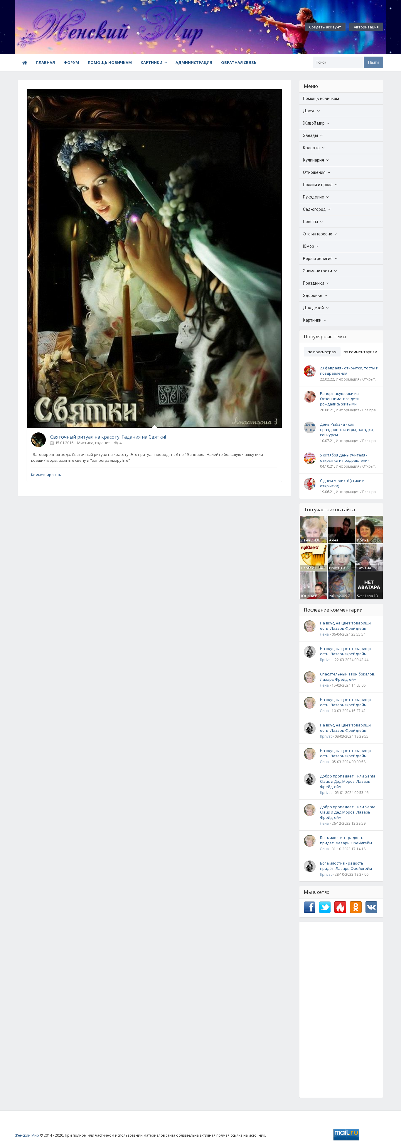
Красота (311, 147)
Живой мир (314, 123)
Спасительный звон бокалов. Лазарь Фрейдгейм (347, 676)
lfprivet (326, 659)
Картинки (151, 62)
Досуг (309, 110)
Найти (373, 62)
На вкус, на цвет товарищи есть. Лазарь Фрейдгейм (345, 625)
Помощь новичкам (110, 62)
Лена (305, 540)
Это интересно (317, 234)
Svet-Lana (365, 595)
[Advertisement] (341, 1010)
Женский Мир (27, 1135)
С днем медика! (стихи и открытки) (342, 483)
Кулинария (313, 160)
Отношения (314, 172)
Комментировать (46, 474)
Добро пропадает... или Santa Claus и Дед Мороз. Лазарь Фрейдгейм (347, 781)
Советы (310, 221)
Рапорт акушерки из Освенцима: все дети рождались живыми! (340, 399)
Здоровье (312, 295)
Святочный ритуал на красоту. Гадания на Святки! (108, 437)
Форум (71, 62)
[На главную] (47, 27)
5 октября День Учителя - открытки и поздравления (345, 457)
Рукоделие (313, 197)
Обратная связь (239, 62)
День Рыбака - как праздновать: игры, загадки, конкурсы (347, 429)
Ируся (334, 568)
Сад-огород (314, 209)
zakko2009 (338, 595)
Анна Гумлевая (337, 543)
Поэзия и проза (318, 184)
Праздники (313, 283)
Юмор (308, 246)
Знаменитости (317, 271)
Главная (45, 62)
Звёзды (310, 135)
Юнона (307, 595)
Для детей (313, 307)
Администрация (194, 62)
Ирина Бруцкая (364, 543)
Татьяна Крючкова (365, 570)
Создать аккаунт (325, 27)
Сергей (307, 568)
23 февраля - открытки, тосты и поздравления (349, 370)
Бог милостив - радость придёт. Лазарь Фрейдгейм (346, 840)
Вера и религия (318, 258)
